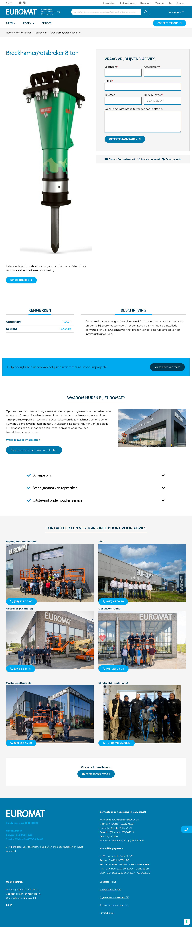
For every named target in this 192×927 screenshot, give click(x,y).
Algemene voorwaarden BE (114, 897)
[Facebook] (20, 2)
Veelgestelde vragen (110, 889)
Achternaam (152, 66)
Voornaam (111, 66)
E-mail (109, 80)
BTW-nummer (153, 95)
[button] (150, 3)
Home (9, 32)
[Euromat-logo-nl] (33, 12)
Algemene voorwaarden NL (114, 905)
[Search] (145, 12)
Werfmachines (23, 32)
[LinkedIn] (24, 2)
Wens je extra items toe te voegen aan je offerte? (134, 109)
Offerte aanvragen (123, 139)
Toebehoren (41, 32)
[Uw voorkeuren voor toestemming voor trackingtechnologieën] (187, 922)
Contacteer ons (108, 882)
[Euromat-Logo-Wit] (49, 813)
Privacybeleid (107, 913)
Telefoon (110, 95)
